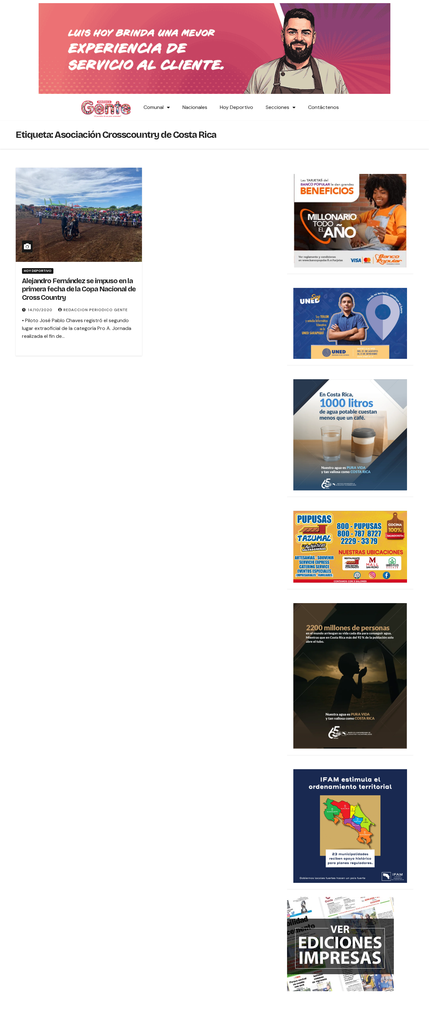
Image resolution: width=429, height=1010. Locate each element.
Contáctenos (323, 107)
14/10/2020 (41, 309)
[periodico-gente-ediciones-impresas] (340, 943)
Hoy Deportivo (236, 107)
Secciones (277, 107)
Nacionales (194, 107)
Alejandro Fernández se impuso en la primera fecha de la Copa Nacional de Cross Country (78, 289)
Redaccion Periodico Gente (95, 309)
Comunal (154, 107)
